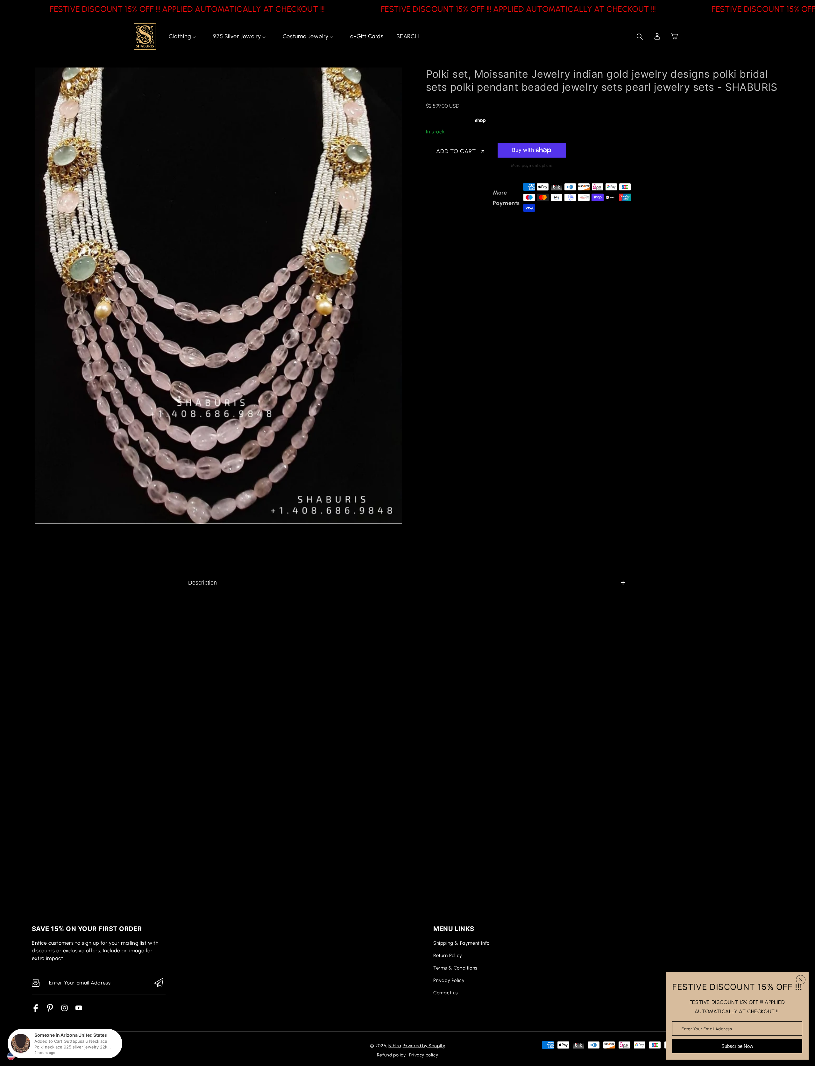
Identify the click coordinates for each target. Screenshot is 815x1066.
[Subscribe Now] (159, 983)
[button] (674, 36)
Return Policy (447, 955)
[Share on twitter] (462, 198)
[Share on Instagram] (485, 198)
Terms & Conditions (455, 968)
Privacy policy (423, 1055)
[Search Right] (640, 36)
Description (202, 582)
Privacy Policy (448, 980)
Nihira (394, 1045)
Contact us (445, 993)
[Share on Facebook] (451, 198)
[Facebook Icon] (36, 1010)
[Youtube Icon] (79, 1010)
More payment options (532, 165)
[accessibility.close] (800, 979)
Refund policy (391, 1055)
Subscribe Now (737, 1046)
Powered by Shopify (424, 1045)
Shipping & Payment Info (461, 943)
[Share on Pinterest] (474, 198)
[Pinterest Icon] (50, 1010)
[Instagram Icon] (64, 1010)
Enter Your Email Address (707, 1029)
